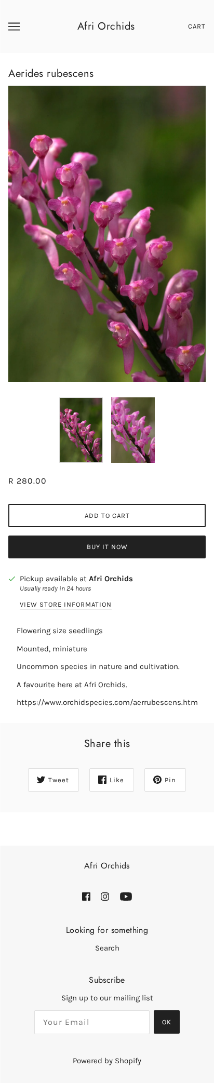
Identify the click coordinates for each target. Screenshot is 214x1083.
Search (107, 948)
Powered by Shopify (107, 1060)
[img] (86, 896)
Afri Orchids (106, 26)
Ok (166, 1022)
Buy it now (107, 547)
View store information (66, 604)
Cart (197, 26)
